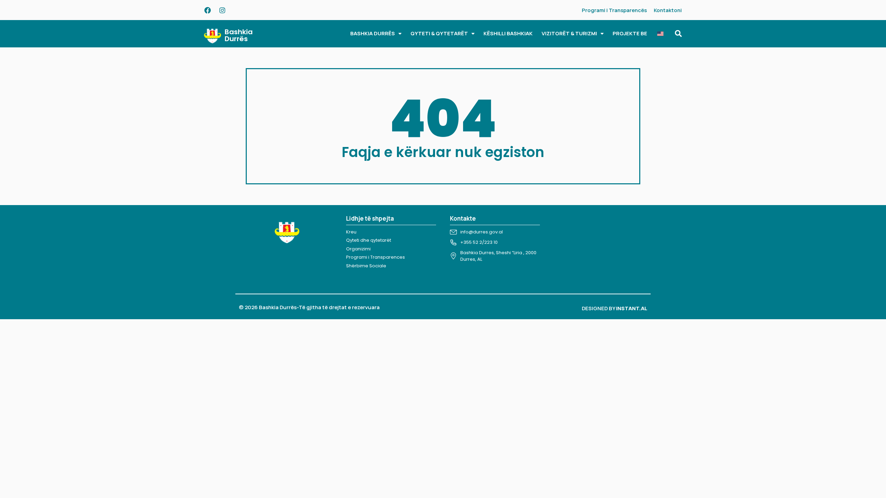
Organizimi (358, 249)
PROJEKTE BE (630, 33)
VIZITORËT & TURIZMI (569, 33)
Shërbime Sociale (366, 265)
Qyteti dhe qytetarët (368, 240)
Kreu (351, 232)
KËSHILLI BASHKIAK (508, 33)
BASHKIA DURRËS (372, 33)
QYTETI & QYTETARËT (439, 33)
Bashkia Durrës (239, 35)
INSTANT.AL (631, 308)
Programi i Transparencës (614, 10)
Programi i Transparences (375, 257)
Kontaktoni (668, 10)
